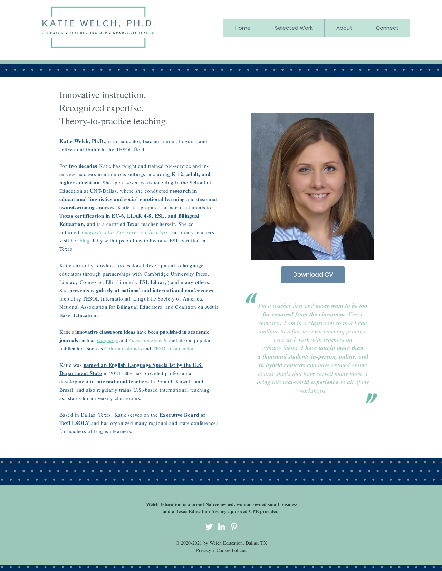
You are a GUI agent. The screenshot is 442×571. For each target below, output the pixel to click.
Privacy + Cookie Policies (221, 550)
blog (85, 240)
